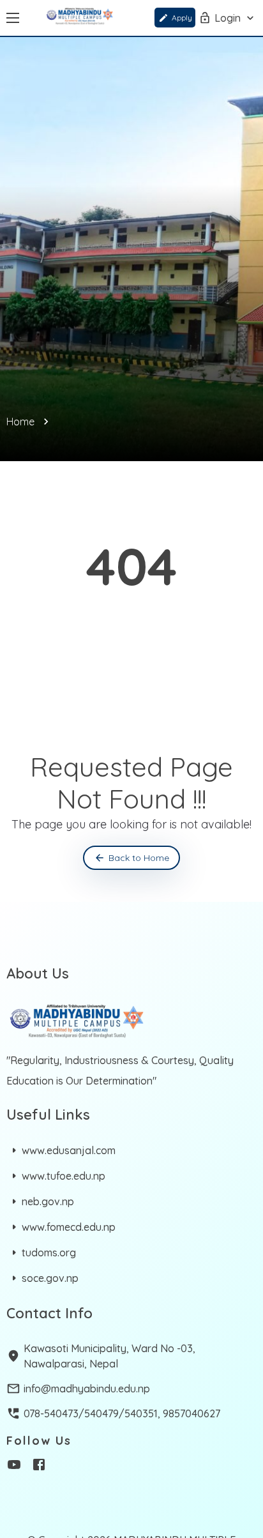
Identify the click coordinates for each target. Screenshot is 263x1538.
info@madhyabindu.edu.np (87, 1388)
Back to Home (139, 858)
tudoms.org (49, 1252)
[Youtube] (14, 1466)
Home (20, 421)
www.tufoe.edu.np (63, 1175)
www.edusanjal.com (69, 1150)
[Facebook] (39, 1466)
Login (227, 17)
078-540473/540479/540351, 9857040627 (122, 1413)
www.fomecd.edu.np (69, 1227)
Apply (182, 17)
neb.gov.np (48, 1201)
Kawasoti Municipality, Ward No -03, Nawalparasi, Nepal (109, 1356)
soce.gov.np (50, 1278)
